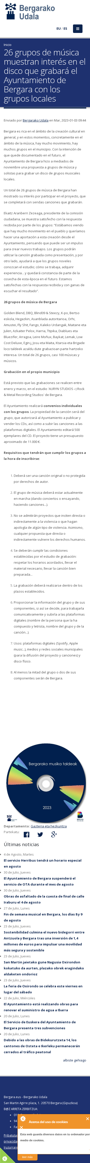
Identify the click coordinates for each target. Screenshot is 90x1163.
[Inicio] (7, 14)
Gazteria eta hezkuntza (49, 826)
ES (65, 28)
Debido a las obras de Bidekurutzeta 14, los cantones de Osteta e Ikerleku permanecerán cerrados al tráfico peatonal (42, 1046)
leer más (27, 1157)
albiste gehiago (74, 1060)
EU (58, 28)
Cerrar (88, 1118)
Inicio (8, 44)
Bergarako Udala (35, 120)
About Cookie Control (23, 1118)
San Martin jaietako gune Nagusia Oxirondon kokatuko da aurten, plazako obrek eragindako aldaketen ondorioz (44, 968)
